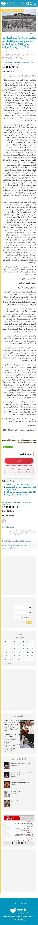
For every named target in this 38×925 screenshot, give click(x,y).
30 (19, 659)
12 (32, 648)
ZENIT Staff (26, 62)
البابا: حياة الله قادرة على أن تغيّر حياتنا (21, 763)
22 (14, 655)
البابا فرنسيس (19, 10)
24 (23, 655)
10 (23, 648)
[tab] (11, 818)
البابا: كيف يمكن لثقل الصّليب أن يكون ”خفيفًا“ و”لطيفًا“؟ (21, 773)
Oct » (9, 663)
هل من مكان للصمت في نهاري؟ (16, 495)
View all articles (8, 527)
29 (14, 659)
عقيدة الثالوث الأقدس (17, 801)
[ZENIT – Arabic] (10, 4)
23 (19, 655)
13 (6, 652)
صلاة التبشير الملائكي (7, 10)
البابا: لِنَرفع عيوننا (15, 791)
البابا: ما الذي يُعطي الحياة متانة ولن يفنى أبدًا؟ (21, 492)
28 (10, 659)
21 (10, 655)
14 (10, 652)
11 (27, 648)
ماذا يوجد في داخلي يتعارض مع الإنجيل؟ (19, 484)
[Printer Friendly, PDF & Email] (8, 447)
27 (6, 659)
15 (14, 652)
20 (6, 655)
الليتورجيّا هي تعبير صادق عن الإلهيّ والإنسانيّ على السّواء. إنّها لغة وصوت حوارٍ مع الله (12, 722)
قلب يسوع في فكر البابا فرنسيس (20, 782)
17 (23, 652)
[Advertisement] (19, 575)
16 (19, 652)
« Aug (5, 663)
